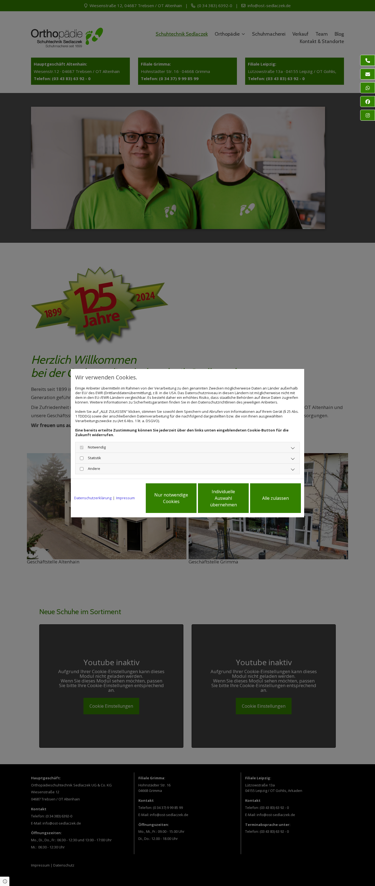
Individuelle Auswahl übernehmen (223, 498)
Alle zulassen (275, 498)
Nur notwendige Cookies (171, 498)
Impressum (125, 498)
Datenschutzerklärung (92, 498)
